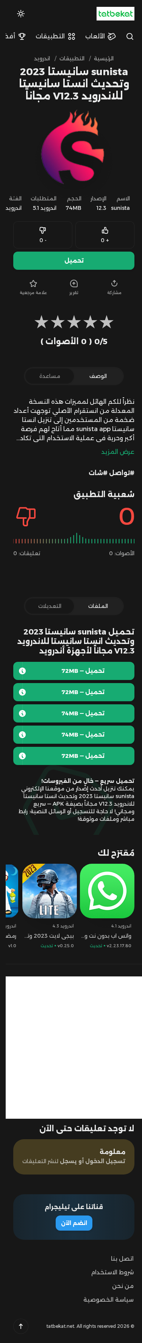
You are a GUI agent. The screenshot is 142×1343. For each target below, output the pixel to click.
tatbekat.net (55, 1326)
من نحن (117, 1285)
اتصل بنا (116, 1258)
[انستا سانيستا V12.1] (17, 713)
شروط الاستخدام (107, 1272)
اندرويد (8, 208)
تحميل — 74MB (77, 713)
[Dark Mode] (15, 13)
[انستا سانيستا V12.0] (17, 735)
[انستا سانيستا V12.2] (17, 692)
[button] (15, 1326)
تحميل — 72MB (77, 670)
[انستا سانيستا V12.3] (17, 671)
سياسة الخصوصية (103, 1299)
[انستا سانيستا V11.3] (17, 756)
